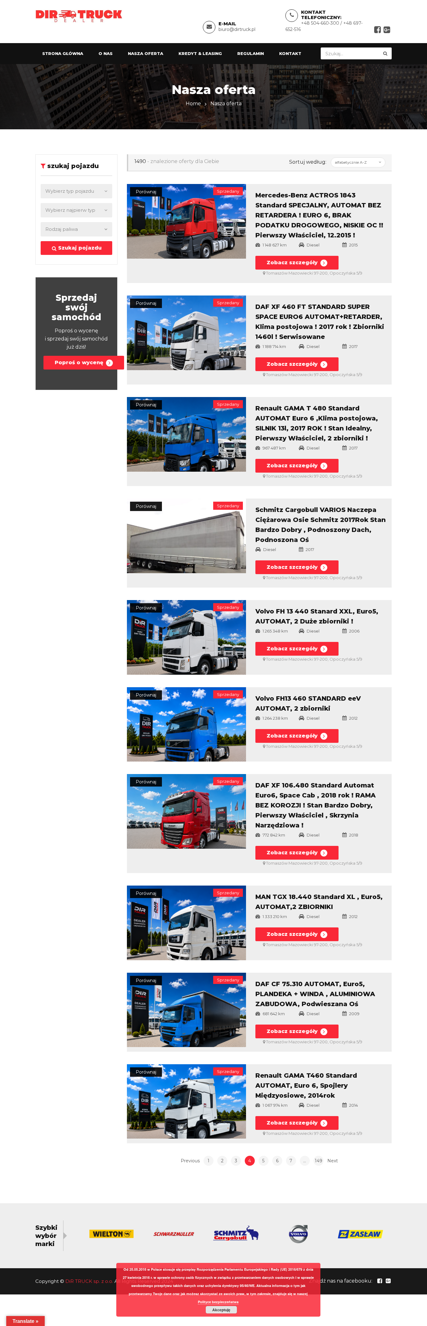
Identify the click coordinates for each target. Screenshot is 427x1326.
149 (318, 1161)
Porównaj (146, 192)
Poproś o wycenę (80, 362)
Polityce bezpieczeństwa (218, 1301)
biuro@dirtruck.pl (237, 29)
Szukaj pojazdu (79, 248)
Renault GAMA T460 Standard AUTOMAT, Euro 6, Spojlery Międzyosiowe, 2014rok (306, 1085)
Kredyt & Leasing (200, 53)
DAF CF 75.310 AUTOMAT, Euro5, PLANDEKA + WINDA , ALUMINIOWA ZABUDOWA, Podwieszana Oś (315, 994)
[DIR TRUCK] (79, 16)
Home (193, 104)
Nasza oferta (145, 53)
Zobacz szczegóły (293, 263)
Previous (190, 1161)
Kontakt (290, 53)
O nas (105, 53)
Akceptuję (221, 1310)
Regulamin (250, 53)
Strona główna (62, 53)
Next (332, 1161)
